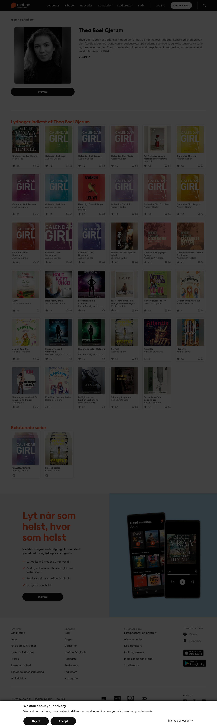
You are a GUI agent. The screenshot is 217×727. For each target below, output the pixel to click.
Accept (63, 721)
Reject (36, 721)
